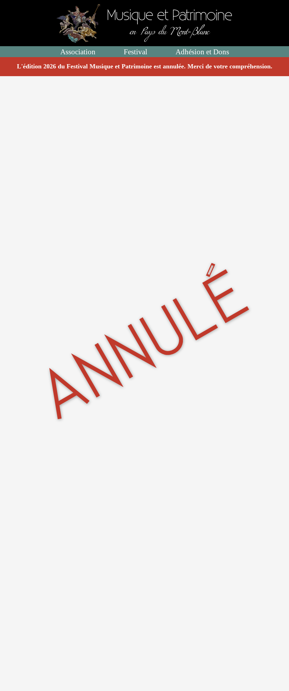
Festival (135, 52)
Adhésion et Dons (202, 52)
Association (78, 52)
